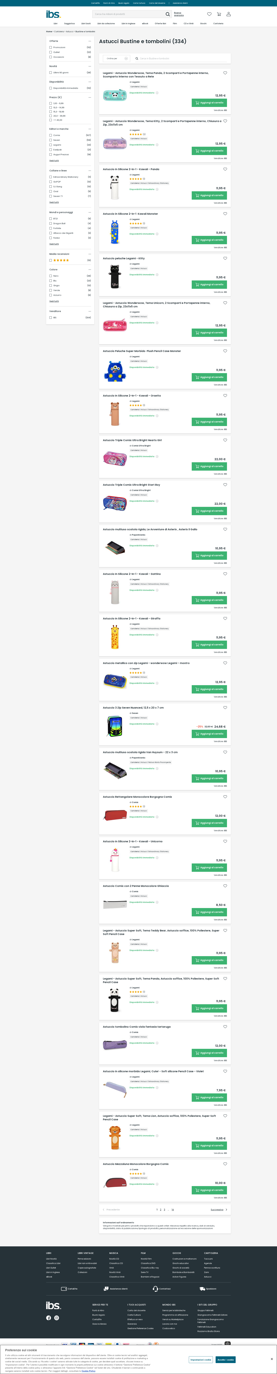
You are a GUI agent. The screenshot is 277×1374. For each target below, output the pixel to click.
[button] (168, 14)
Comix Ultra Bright (141, 445)
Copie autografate (87, 1267)
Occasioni (58, 57)
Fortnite (57, 228)
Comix (56, 135)
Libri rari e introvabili (87, 1263)
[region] (138, 1359)
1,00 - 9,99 (58, 103)
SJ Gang (57, 186)
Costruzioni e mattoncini (184, 1258)
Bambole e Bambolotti (183, 1272)
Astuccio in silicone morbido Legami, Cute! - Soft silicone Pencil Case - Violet (153, 1071)
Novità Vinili (115, 1272)
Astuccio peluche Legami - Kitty (124, 258)
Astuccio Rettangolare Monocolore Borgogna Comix (137, 797)
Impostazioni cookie (201, 1359)
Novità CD (114, 1258)
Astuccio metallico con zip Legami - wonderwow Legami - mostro (146, 663)
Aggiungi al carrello (211, 102)
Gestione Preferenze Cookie (140, 1328)
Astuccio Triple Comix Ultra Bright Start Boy (131, 485)
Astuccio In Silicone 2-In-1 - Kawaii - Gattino (132, 574)
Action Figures (179, 1276)
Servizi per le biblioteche (173, 1310)
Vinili (111, 1267)
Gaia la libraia (99, 1324)
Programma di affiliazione (175, 1315)
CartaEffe (95, 3)
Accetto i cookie (226, 1359)
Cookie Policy (88, 1370)
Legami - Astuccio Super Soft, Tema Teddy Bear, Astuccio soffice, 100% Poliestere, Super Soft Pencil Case (161, 932)
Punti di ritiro (109, 3)
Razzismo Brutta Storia (208, 1331)
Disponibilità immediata (65, 88)
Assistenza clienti (180, 3)
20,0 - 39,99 (59, 116)
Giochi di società (180, 1267)
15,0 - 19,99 (58, 111)
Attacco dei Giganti (63, 233)
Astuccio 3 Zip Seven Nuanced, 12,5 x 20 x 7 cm (133, 708)
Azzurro (57, 295)
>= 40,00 (57, 120)
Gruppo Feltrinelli (205, 1310)
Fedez (56, 238)
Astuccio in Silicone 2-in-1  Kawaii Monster (130, 214)
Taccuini (208, 1258)
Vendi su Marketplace (172, 1319)
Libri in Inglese (53, 1272)
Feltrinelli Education (206, 1326)
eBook (49, 1276)
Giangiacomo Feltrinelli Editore (212, 1315)
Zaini (206, 1272)
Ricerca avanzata (179, 14)
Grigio (56, 285)
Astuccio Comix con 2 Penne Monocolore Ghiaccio (136, 886)
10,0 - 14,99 (58, 107)
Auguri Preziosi (61, 154)
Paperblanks (138, 534)
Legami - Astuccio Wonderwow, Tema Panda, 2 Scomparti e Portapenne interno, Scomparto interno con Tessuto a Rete (156, 74)
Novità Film (146, 1258)
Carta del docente (157, 3)
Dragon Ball (59, 223)
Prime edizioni (84, 1258)
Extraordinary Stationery (65, 177)
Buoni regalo (123, 3)
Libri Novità (51, 1258)
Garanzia (132, 1324)
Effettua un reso (135, 1319)
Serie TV (144, 1272)
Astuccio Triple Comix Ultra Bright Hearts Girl (132, 440)
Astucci (207, 1276)
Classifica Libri (53, 1263)
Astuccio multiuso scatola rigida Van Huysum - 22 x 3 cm (140, 752)
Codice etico (168, 1328)
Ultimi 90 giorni (60, 72)
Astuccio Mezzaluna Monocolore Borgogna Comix (136, 1164)
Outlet (56, 52)
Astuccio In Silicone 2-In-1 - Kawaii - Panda (131, 169)
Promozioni (59, 47)
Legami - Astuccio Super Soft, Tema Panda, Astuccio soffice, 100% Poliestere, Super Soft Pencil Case (161, 980)
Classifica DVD (148, 1263)
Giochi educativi (180, 1263)
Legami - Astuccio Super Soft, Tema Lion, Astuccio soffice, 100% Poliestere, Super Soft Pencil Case (159, 1117)
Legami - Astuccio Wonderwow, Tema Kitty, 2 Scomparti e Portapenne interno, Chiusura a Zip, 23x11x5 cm (162, 123)
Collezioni (82, 1272)
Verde (56, 290)
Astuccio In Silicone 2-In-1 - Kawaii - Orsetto (132, 395)
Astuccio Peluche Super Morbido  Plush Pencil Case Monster (142, 351)
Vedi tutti (54, 160)
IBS (54, 317)
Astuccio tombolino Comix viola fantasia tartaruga (137, 1027)
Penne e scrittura (212, 1267)
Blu (54, 280)
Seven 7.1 (58, 196)
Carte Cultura (139, 3)
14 (173, 1209)
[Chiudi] (271, 1358)
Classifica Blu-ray (150, 1267)
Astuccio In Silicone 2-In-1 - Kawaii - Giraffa (131, 618)
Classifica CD (116, 1263)
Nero (56, 276)
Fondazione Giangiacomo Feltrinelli (210, 1321)
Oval (55, 191)
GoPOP (57, 182)
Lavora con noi (169, 1324)
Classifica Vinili (116, 1276)
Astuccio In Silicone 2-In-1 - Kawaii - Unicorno (133, 841)
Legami (57, 145)
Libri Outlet (51, 1267)
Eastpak (57, 149)
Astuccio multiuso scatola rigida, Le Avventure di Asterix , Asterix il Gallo (150, 529)
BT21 (55, 218)
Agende (208, 1263)
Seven (56, 140)
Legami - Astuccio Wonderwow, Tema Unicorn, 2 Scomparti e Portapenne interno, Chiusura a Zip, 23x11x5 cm (156, 304)
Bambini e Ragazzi (150, 1276)
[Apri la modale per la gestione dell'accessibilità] (227, 1344)
